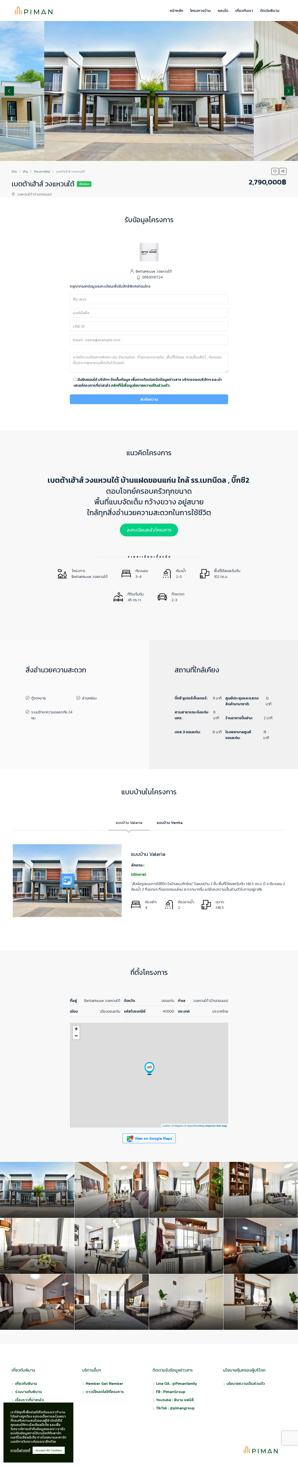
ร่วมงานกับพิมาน (28, 1391)
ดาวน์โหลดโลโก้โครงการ (105, 1391)
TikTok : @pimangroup (175, 1408)
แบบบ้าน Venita (170, 822)
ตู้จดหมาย (38, 698)
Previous (9, 91)
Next (288, 91)
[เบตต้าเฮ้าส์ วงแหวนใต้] (149, 1068)
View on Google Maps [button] (153, 1138)
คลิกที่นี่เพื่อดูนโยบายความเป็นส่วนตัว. (140, 385)
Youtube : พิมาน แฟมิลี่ (175, 1400)
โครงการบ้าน (200, 10)
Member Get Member (104, 1383)
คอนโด (223, 10)
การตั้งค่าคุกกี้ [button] (20, 1450)
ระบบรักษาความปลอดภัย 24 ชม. (51, 715)
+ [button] (76, 1029)
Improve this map (216, 1125)
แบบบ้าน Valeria (129, 822)
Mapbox (179, 1125)
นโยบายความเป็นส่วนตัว (246, 1383)
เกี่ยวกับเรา (244, 10)
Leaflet (166, 1125)
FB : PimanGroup (170, 1391)
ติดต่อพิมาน (269, 10)
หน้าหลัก (176, 10)
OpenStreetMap (196, 1125)
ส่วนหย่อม (89, 698)
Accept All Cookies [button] (48, 1450)
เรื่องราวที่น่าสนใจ (29, 1400)
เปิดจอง (84, 184)
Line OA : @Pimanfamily (176, 1383)
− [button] (76, 1036)
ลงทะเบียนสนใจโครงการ (149, 529)
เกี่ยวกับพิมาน (26, 1383)
